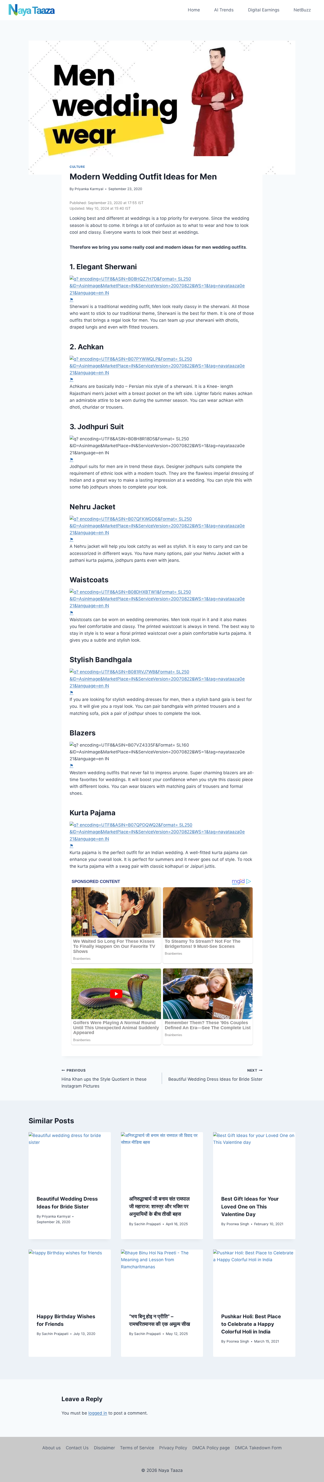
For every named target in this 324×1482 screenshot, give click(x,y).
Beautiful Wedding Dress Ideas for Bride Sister (215, 1075)
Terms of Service (137, 1447)
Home (194, 9)
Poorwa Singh (238, 1224)
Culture (77, 167)
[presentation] (70, 1159)
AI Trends (224, 9)
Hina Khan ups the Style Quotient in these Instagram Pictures (104, 1078)
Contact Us (77, 1447)
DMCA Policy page (211, 1447)
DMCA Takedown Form (258, 1447)
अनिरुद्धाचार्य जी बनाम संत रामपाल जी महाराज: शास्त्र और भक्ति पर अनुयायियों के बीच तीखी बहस (159, 1206)
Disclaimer (104, 1447)
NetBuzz (302, 9)
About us (51, 1447)
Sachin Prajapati (147, 1224)
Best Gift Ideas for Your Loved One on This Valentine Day (250, 1206)
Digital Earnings (263, 9)
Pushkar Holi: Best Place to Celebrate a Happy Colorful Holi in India (251, 1324)
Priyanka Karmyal (89, 189)
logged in (97, 1413)
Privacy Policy (173, 1447)
